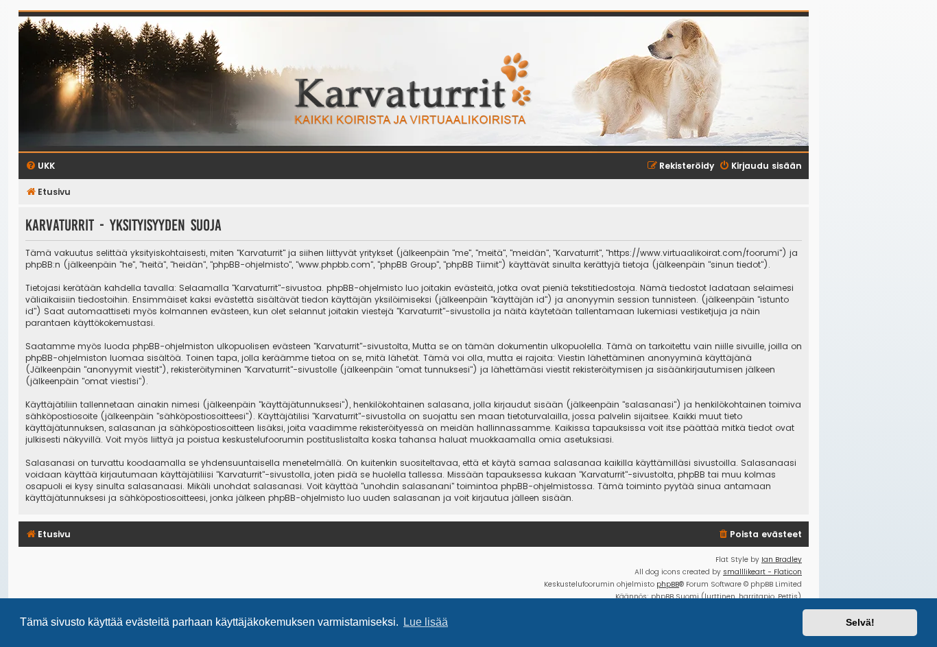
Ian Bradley (781, 559)
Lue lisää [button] (425, 622)
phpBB (667, 584)
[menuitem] (759, 535)
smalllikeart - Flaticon (762, 572)
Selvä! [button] (860, 622)
